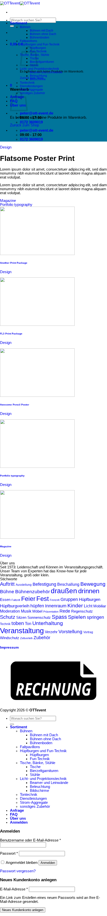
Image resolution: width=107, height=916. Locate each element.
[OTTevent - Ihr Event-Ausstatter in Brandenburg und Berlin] (20, 3)
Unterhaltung (47, 623)
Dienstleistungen (31, 86)
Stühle (35, 775)
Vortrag (88, 632)
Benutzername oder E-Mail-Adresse (30, 840)
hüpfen (37, 605)
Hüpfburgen (38, 48)
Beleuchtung (38, 75)
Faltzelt (15, 599)
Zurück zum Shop (24, 125)
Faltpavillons (28, 41)
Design (5, 147)
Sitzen (21, 618)
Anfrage (17, 810)
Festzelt (54, 599)
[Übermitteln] (12, 26)
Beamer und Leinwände (46, 72)
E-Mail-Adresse (14, 889)
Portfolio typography (16, 205)
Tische (35, 767)
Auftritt (7, 584)
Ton (28, 624)
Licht (88, 606)
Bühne (7, 591)
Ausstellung (24, 584)
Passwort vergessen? (18, 871)
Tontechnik (27, 82)
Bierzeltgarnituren (42, 62)
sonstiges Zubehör (32, 93)
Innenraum (55, 605)
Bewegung (93, 584)
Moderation (10, 611)
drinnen (88, 591)
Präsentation (50, 611)
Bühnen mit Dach (41, 30)
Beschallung (68, 584)
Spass (59, 617)
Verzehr (51, 632)
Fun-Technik (38, 51)
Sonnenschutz (39, 617)
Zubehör (42, 637)
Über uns (18, 818)
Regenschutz (82, 611)
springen (95, 617)
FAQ (14, 814)
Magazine (8, 201)
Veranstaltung (22, 630)
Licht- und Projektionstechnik (39, 69)
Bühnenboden (39, 37)
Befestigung (44, 584)
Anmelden (48, 863)
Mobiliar (99, 606)
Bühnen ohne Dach (43, 34)
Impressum (9, 647)
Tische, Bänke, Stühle (37, 763)
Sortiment (18, 23)
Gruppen (69, 599)
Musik (26, 611)
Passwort (9, 853)
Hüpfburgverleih (14, 606)
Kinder (75, 605)
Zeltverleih (26, 638)
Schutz (7, 617)
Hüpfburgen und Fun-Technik (39, 44)
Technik (5, 624)
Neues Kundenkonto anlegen (22, 910)
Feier (28, 598)
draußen (64, 591)
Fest (42, 598)
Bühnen (25, 27)
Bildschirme (38, 79)
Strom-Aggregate (31, 89)
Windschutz (9, 638)
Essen (5, 600)
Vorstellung (70, 631)
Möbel (37, 611)
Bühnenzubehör (32, 591)
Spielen (77, 617)
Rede (64, 611)
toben (17, 623)
